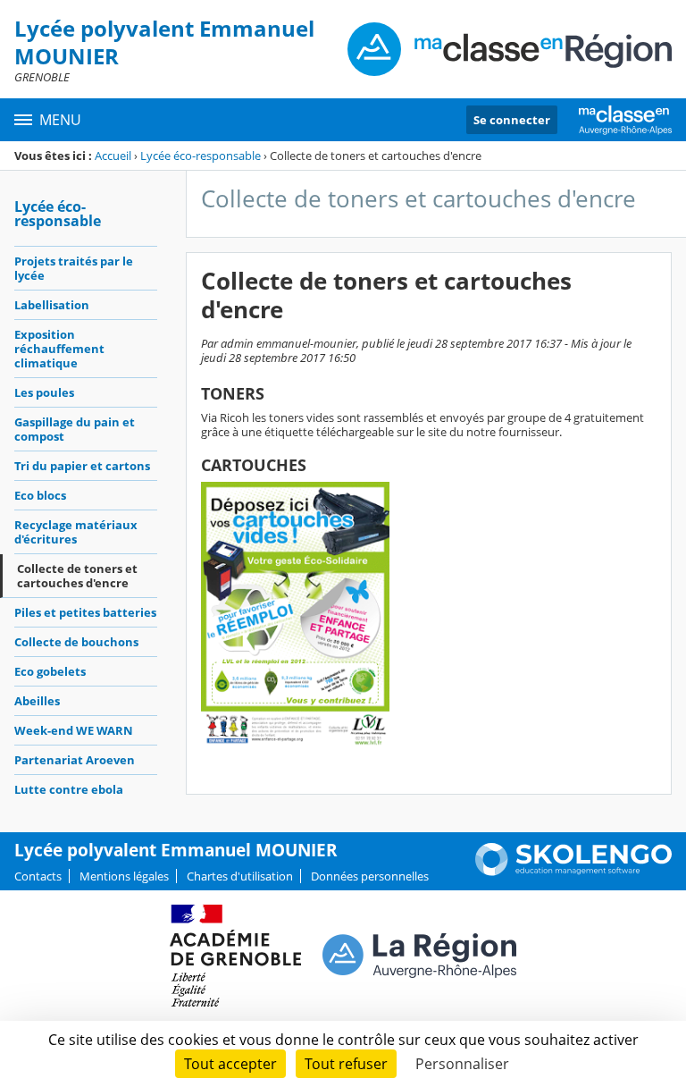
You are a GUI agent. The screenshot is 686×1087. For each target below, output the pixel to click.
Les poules (44, 392)
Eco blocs (40, 495)
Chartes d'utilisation (240, 876)
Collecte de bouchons (76, 642)
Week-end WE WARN (73, 730)
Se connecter (511, 120)
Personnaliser (462, 1064)
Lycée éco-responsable (200, 155)
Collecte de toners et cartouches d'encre (77, 575)
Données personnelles (370, 876)
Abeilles (37, 701)
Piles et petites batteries (85, 612)
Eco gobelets (50, 671)
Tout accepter (230, 1064)
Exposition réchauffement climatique (59, 348)
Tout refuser (346, 1064)
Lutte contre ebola (68, 789)
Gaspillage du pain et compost (74, 429)
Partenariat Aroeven (74, 760)
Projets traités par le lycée (73, 268)
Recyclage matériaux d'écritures (76, 532)
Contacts (38, 876)
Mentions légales (124, 876)
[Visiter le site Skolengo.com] (573, 872)
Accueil (113, 155)
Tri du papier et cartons (82, 466)
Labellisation (51, 305)
